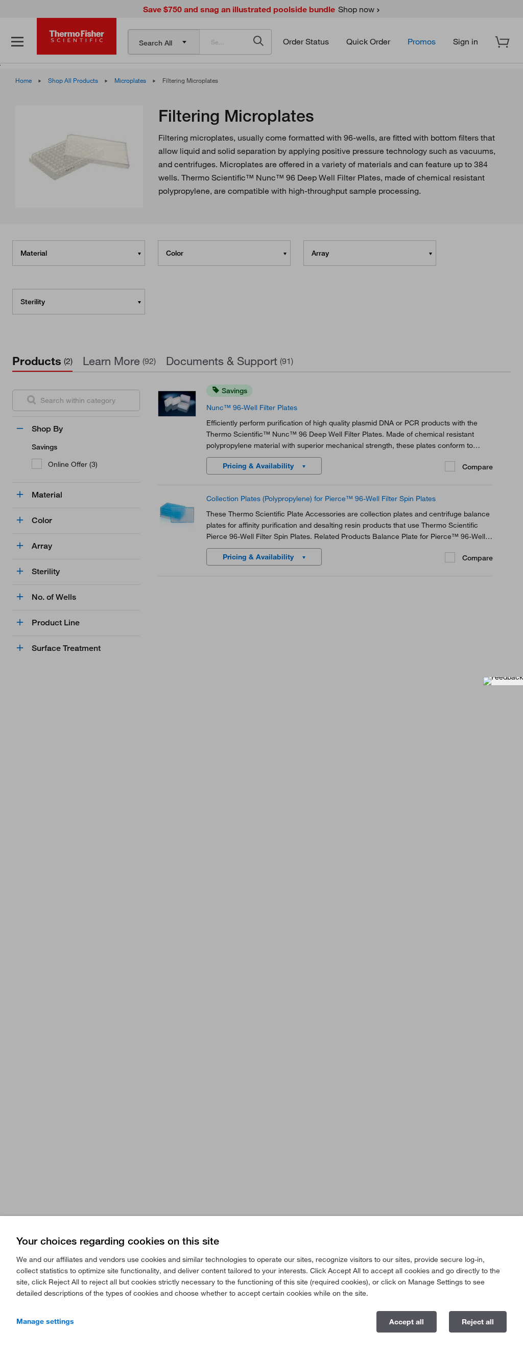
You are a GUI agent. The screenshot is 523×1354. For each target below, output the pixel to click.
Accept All (406, 1321)
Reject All (478, 1321)
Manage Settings (45, 1321)
